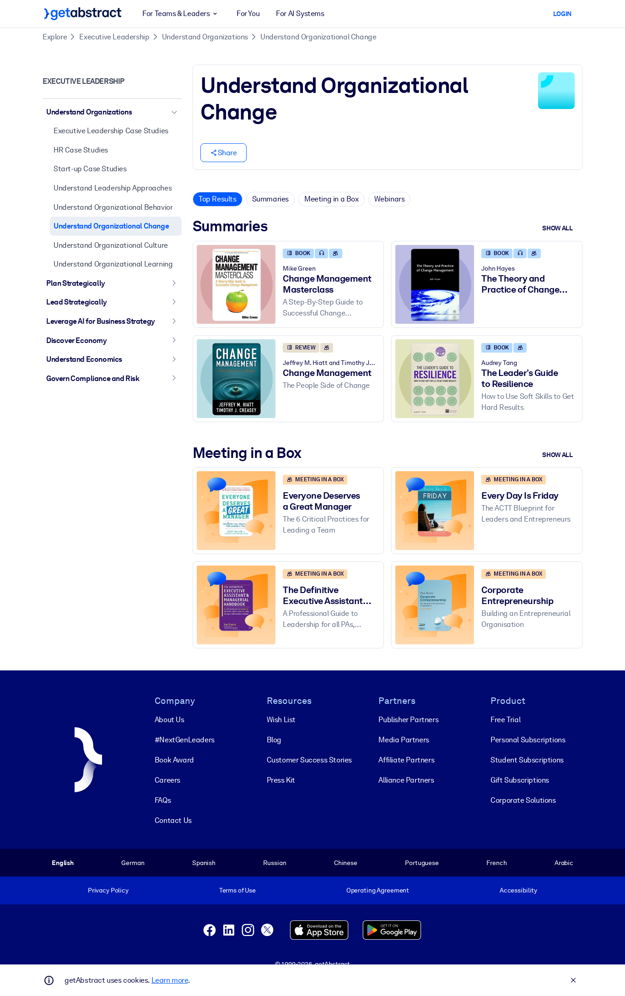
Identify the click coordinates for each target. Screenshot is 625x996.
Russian (274, 862)
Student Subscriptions (527, 760)
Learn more (169, 980)
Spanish (204, 862)
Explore (55, 37)
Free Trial (505, 719)
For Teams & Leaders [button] (176, 13)
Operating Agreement (377, 890)
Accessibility (518, 890)
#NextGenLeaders (185, 739)
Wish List (281, 719)
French (496, 862)
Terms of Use (237, 890)
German (132, 862)
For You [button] (248, 13)
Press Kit (281, 780)
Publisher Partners (408, 719)
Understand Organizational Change (318, 37)
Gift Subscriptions (519, 780)
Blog (274, 739)
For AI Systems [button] (300, 13)
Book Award (174, 760)
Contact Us (173, 820)
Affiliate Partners (406, 760)
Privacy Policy (108, 890)
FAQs (163, 800)
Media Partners (403, 739)
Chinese (345, 862)
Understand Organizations (205, 37)
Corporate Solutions (522, 800)
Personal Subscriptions (527, 739)
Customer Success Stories (309, 760)
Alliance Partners (406, 780)
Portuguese (422, 862)
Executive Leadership (114, 37)
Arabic (564, 862)
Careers (167, 780)
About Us (169, 719)
